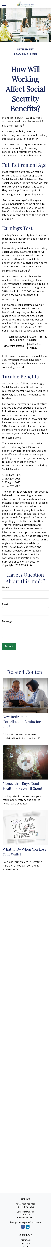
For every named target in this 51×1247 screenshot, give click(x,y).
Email (5, 604)
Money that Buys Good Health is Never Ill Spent (22, 786)
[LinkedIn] (28, 1227)
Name (5, 587)
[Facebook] (23, 1227)
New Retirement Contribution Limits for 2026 (22, 721)
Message (7, 621)
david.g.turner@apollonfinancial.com (25, 1222)
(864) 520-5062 (28, 1204)
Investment (25, 1243)
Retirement (25, 1240)
